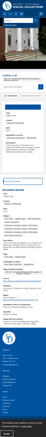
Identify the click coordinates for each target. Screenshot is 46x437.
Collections (7, 403)
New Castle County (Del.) (16, 138)
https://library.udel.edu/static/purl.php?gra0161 (22, 281)
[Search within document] (40, 86)
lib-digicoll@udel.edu (10, 365)
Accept (7, 434)
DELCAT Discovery (9, 379)
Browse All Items (9, 400)
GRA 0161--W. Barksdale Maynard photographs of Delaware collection (22, 79)
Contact (5, 412)
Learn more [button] (26, 426)
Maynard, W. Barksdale (15, 123)
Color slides (8, 219)
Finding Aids (7, 385)
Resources (6, 406)
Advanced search (10, 25)
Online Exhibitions (9, 382)
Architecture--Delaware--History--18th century (20, 225)
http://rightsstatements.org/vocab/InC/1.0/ (20, 300)
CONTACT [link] (6, 350)
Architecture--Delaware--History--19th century (20, 229)
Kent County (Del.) (34, 219)
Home (5, 397)
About (5, 409)
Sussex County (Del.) (11, 222)
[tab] (23, 107)
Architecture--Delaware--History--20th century (20, 232)
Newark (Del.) (31, 138)
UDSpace (6, 376)
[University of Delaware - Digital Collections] (23, 5)
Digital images (20, 219)
